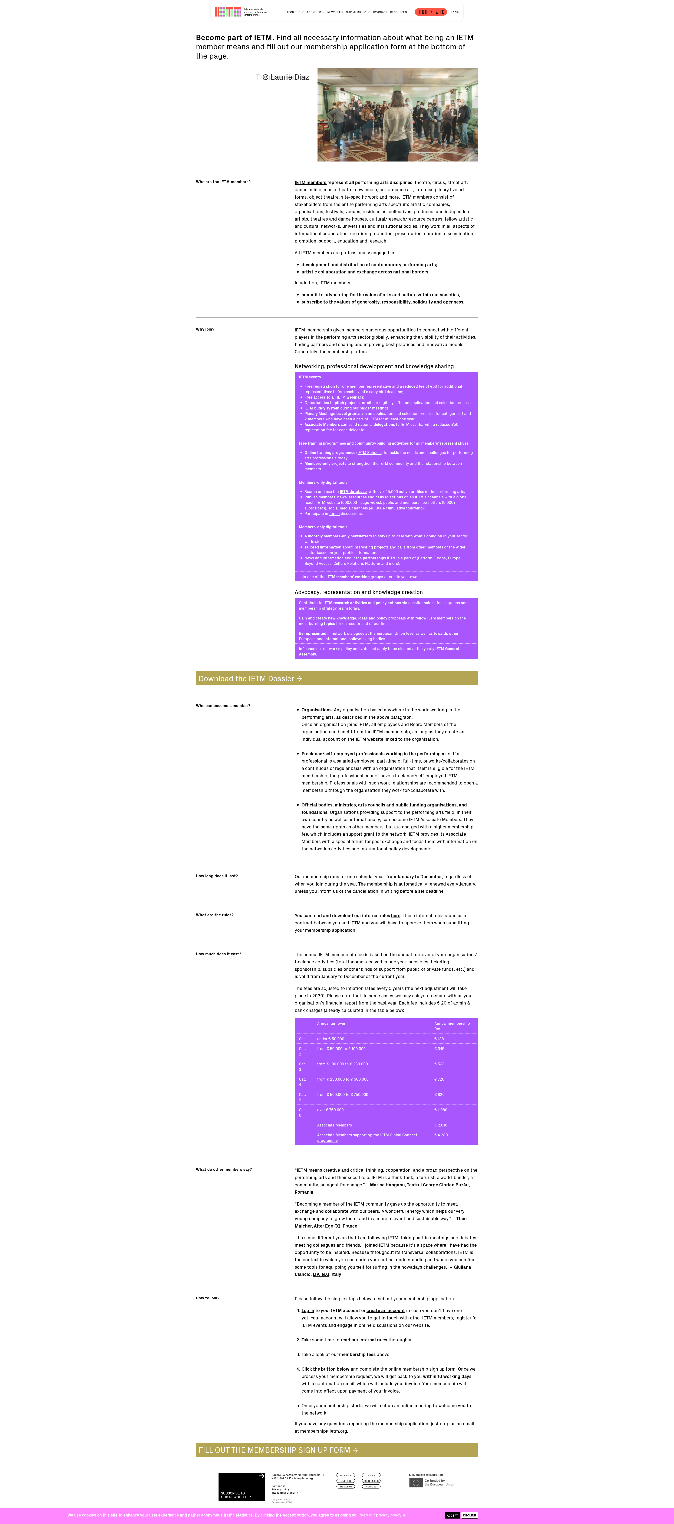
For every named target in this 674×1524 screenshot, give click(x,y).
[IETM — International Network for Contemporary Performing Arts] (228, 12)
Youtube (371, 1486)
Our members (356, 12)
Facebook (345, 1475)
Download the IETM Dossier (246, 678)
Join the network (431, 12)
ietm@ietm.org (303, 1478)
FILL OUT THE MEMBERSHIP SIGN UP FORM (274, 1449)
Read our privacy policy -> (382, 1514)
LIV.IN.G (321, 1274)
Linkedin (346, 1481)
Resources (398, 12)
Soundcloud (371, 1481)
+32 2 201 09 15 (281, 1478)
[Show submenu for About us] (301, 13)
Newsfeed (335, 12)
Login (455, 12)
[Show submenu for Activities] (321, 13)
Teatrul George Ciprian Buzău (438, 1184)
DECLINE (469, 1515)
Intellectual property (285, 1492)
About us (293, 12)
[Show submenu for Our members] (367, 13)
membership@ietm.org (323, 1431)
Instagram (345, 1486)
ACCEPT (452, 1515)
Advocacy (379, 12)
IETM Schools (369, 452)
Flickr (371, 1475)
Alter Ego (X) (327, 1225)
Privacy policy (280, 1489)
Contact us (278, 1485)
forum (334, 513)
